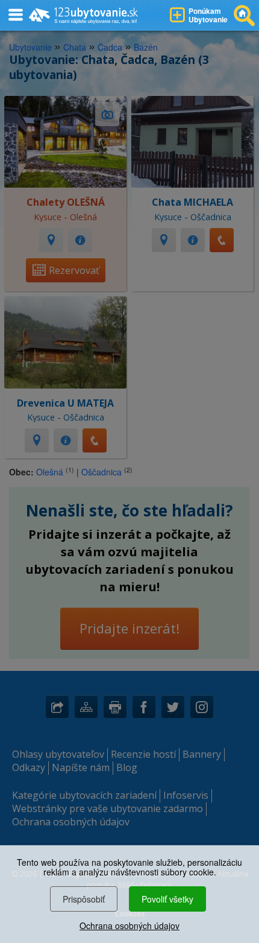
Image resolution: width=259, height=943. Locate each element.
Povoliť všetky (167, 899)
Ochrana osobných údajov (129, 925)
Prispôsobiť (84, 899)
